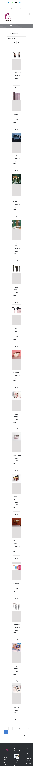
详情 (17, 87)
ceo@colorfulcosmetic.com (16, 8)
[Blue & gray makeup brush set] (16, 230)
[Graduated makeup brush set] (16, 60)
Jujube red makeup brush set (16, 502)
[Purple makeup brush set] (16, 143)
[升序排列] (24, 34)
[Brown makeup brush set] (16, 274)
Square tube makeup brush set (16, 204)
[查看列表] (18, 42)
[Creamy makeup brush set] (16, 360)
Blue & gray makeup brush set (16, 248)
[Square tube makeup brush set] (16, 185)
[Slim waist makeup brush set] (16, 528)
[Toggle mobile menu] (29, 14)
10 (23, 732)
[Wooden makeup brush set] (16, 612)
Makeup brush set (16, 710)
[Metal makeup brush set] (16, 101)
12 (24, 735)
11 (28, 732)
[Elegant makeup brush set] (16, 401)
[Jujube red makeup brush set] (16, 484)
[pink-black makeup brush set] (16, 315)
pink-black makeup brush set (16, 334)
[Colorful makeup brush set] (16, 571)
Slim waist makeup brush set (16, 546)
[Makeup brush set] (16, 694)
